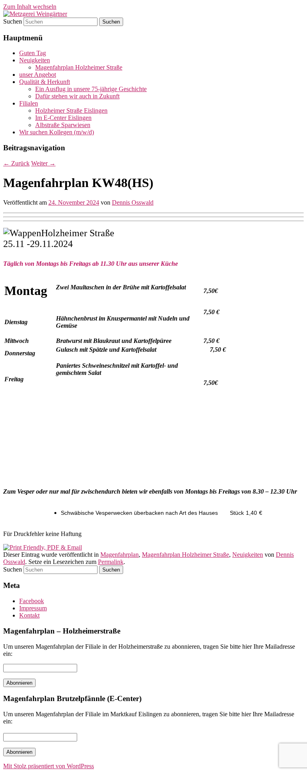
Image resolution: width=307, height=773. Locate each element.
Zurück (16, 163)
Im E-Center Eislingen (63, 117)
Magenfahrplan (119, 554)
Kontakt (29, 615)
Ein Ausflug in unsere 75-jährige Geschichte (91, 89)
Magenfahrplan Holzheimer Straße (78, 67)
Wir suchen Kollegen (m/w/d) (56, 132)
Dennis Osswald (133, 202)
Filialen (28, 103)
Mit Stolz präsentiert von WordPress (48, 766)
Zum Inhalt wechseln (29, 6)
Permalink (111, 561)
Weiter (43, 163)
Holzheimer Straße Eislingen (71, 110)
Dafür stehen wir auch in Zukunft (77, 96)
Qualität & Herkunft (44, 81)
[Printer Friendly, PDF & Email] (42, 547)
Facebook (31, 601)
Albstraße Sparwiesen (62, 125)
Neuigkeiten (34, 60)
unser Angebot (37, 74)
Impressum (33, 608)
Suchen (12, 21)
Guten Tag (32, 53)
